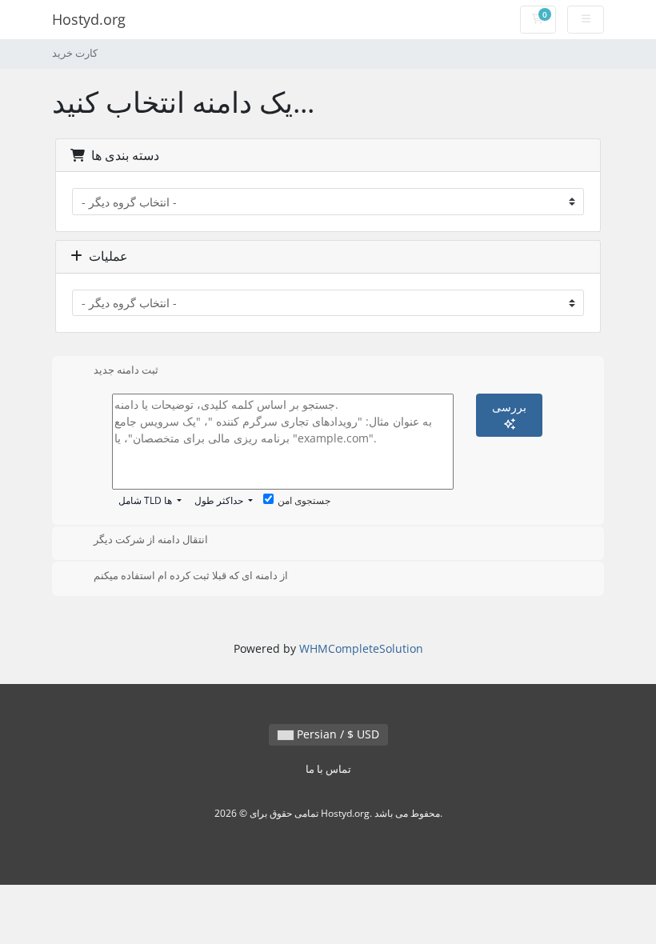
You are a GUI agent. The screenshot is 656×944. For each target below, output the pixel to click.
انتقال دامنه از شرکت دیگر (151, 540)
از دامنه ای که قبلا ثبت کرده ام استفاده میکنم (191, 575)
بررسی (509, 406)
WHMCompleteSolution (361, 648)
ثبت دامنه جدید (126, 369)
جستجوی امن (304, 500)
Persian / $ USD (336, 734)
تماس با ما (328, 769)
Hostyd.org (89, 19)
